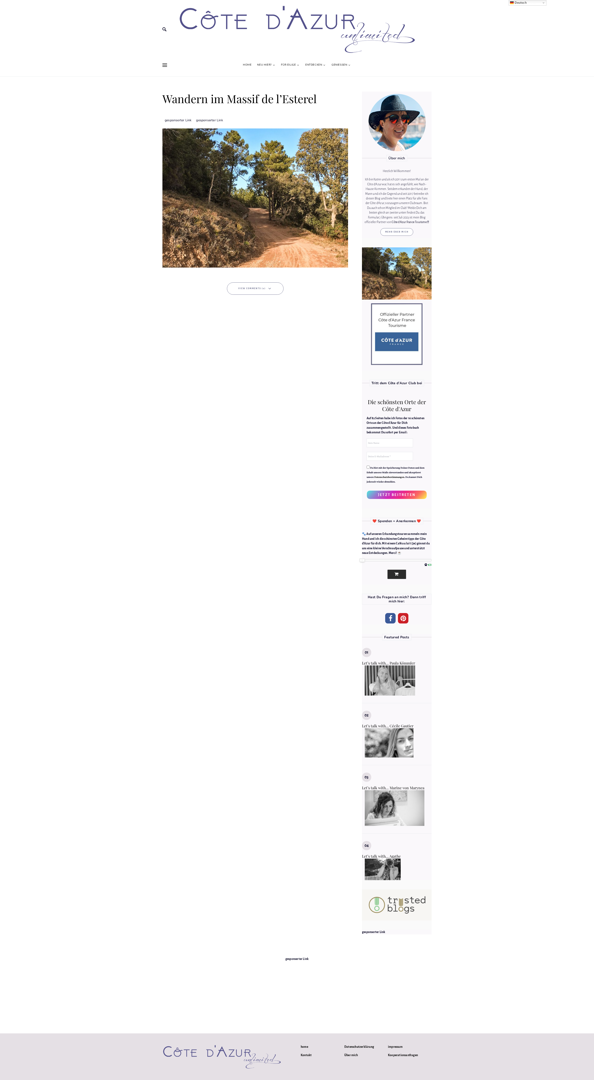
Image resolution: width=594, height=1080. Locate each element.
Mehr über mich (397, 232)
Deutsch (520, 2)
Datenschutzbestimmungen (389, 477)
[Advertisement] (297, 994)
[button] (390, 618)
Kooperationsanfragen (403, 1055)
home (304, 1046)
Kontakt (306, 1055)
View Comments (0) (252, 288)
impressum (395, 1046)
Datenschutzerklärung (359, 1046)
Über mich (351, 1055)
